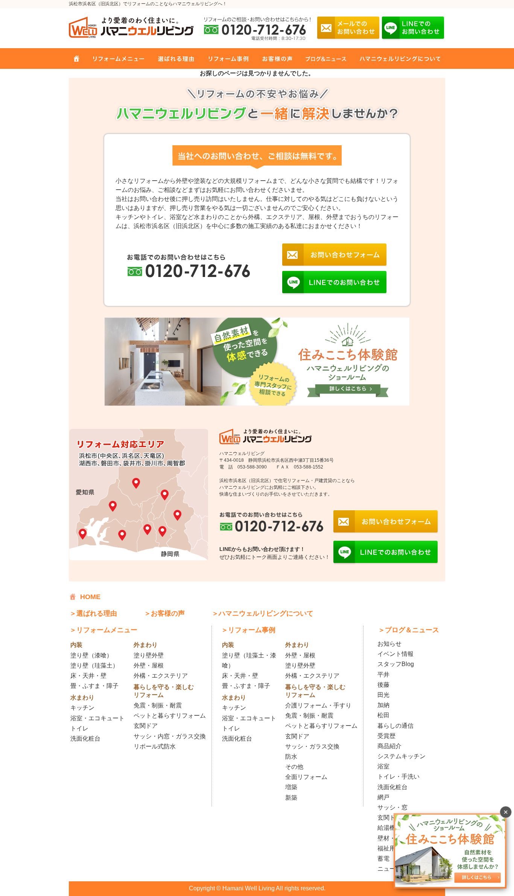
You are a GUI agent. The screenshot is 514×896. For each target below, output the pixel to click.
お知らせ (389, 643)
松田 (383, 715)
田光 (383, 695)
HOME (76, 58)
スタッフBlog (395, 664)
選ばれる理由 (171, 58)
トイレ (79, 728)
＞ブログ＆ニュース (408, 630)
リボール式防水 (155, 746)
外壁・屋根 (149, 665)
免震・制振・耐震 (158, 705)
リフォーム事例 (223, 58)
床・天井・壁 (88, 675)
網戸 (383, 797)
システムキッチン (401, 756)
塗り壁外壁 (149, 655)
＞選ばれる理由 (93, 613)
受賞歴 (386, 736)
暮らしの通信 (395, 726)
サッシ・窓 (392, 807)
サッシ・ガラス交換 (312, 746)
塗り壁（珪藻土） (94, 665)
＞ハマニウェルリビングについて (262, 613)
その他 (294, 767)
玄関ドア (146, 726)
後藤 (383, 685)
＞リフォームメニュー (103, 630)
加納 (383, 705)
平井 (383, 674)
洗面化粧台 (85, 738)
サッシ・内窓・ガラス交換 (170, 736)
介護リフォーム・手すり (318, 705)
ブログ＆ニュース (321, 58)
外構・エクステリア (161, 675)
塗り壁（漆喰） (91, 655)
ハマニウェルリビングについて (394, 58)
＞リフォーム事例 (248, 630)
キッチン (82, 707)
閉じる (506, 812)
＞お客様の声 (164, 613)
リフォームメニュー (115, 58)
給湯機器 (389, 828)
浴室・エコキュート (97, 718)
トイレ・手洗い (398, 776)
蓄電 (383, 858)
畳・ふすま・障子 (94, 686)
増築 (291, 787)
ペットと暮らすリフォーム (170, 715)
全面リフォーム (306, 777)
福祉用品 (389, 848)
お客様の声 (272, 58)
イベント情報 (395, 654)
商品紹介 (389, 746)
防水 (291, 756)
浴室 (383, 766)
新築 (291, 797)
